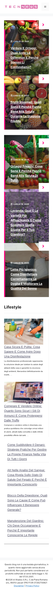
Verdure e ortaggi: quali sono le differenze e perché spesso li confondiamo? (24, 57)
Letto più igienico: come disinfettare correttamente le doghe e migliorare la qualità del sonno (26, 279)
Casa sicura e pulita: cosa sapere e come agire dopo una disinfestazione (22, 351)
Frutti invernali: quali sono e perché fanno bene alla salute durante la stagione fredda (26, 111)
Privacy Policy (32, 585)
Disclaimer (19, 585)
